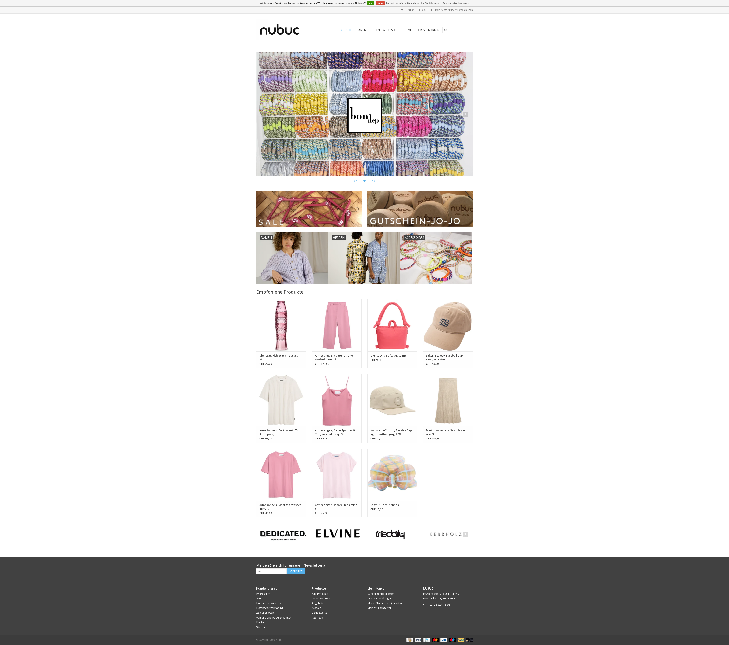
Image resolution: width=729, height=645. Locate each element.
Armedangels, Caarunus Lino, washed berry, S (334, 357)
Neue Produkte (321, 598)
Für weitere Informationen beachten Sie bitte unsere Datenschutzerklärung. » (427, 3)
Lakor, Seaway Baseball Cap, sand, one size (445, 357)
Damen (361, 30)
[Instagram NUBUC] (470, 565)
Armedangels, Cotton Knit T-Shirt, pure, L (278, 432)
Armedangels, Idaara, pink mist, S (336, 506)
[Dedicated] (283, 534)
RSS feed (317, 617)
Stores (420, 30)
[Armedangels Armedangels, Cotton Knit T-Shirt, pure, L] (281, 400)
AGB (259, 598)
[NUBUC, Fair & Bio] (283, 29)
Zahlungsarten (265, 612)
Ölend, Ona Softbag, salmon (389, 355)
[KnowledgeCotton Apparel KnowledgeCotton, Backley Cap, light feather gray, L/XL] (392, 400)
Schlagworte (319, 612)
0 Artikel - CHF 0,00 (416, 10)
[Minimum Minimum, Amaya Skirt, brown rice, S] (448, 400)
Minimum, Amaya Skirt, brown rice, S (446, 432)
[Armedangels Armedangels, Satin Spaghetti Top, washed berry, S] (337, 400)
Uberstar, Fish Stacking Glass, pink (279, 357)
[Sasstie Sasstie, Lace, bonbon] (392, 475)
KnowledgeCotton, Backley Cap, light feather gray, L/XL (391, 432)
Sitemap (261, 627)
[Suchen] (444, 30)
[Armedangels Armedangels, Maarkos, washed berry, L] (281, 475)
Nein (380, 3)
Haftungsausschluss (268, 603)
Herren (374, 30)
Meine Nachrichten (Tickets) (384, 603)
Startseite (345, 30)
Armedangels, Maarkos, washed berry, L (280, 506)
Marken (433, 30)
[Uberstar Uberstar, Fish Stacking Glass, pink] (281, 325)
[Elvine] (337, 534)
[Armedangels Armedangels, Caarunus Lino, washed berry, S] (337, 325)
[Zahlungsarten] (409, 639)
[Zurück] (263, 114)
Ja (370, 3)
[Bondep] (364, 114)
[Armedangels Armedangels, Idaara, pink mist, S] (337, 475)
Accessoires (391, 30)
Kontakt (261, 622)
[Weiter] (465, 114)
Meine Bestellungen (379, 598)
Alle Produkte (320, 593)
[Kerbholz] (445, 534)
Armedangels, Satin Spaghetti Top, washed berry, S (335, 432)
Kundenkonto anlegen (380, 593)
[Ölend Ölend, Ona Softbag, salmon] (392, 325)
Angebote (318, 603)
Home (408, 30)
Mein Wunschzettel (379, 608)
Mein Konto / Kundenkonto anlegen (454, 10)
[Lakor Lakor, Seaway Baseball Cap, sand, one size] (448, 325)
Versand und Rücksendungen (274, 617)
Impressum (263, 593)
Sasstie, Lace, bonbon (384, 505)
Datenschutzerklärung (269, 608)
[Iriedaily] (391, 534)
